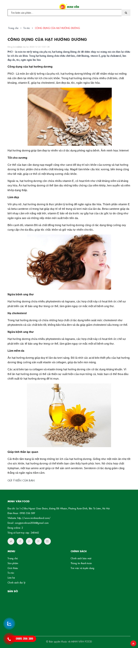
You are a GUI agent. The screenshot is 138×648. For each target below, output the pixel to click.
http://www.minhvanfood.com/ (33, 518)
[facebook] (20, 541)
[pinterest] (47, 541)
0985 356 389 (27, 513)
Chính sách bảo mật (81, 558)
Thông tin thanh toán (81, 563)
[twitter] (11, 541)
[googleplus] (29, 541)
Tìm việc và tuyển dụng (82, 568)
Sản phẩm (13, 563)
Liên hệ (11, 577)
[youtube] (38, 541)
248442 (35, 532)
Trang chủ (13, 558)
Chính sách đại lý (16, 582)
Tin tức (11, 572)
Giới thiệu (13, 568)
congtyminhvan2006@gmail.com (32, 522)
